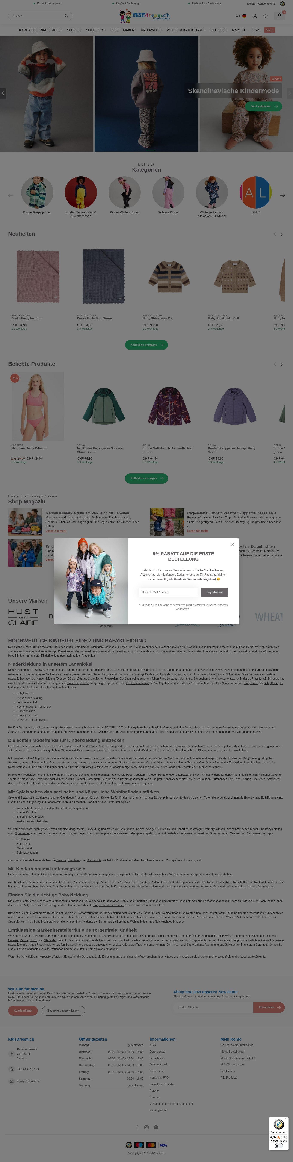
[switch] (279, 1145)
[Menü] (286, 1119)
